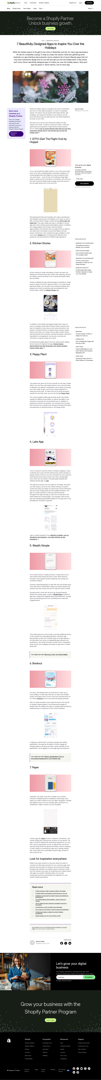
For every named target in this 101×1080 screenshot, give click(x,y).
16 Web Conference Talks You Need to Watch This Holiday (50, 891)
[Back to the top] (9, 1040)
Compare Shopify (65, 1046)
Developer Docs (47, 1043)
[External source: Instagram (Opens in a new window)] (85, 1068)
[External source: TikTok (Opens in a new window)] (89, 1068)
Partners (45, 1052)
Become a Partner (14, 134)
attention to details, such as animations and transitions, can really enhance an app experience (49, 537)
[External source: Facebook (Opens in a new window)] (61, 943)
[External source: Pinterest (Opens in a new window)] (77, 1072)
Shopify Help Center (84, 1043)
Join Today (50, 28)
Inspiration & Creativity (52, 40)
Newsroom (28, 1055)
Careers (27, 1049)
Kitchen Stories (51, 290)
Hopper (40, 235)
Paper (43, 838)
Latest (35, 8)
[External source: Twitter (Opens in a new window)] (65, 943)
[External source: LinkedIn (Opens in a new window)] (69, 943)
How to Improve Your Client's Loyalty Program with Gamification (52, 909)
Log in (80, 3)
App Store (45, 1049)
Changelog (63, 1058)
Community (33, 3)
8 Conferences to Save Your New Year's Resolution (48, 907)
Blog (8, 8)
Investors (27, 1052)
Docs (25, 3)
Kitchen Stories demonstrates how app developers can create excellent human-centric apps (48, 346)
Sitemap (52, 1069)
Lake (47, 481)
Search (90, 8)
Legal (36, 1069)
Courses (62, 1052)
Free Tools (63, 1055)
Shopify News (16, 8)
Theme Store (46, 1046)
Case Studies (27, 8)
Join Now (89, 3)
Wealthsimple (57, 594)
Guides (62, 1049)
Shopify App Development (83, 250)
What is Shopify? (30, 1043)
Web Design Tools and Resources (85, 243)
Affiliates (45, 1055)
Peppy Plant (65, 393)
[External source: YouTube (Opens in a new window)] (81, 1068)
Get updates (84, 183)
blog (43, 40)
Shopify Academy (44, 3)
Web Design (79, 331)
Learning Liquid (80, 339)
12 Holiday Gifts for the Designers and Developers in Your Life (51, 893)
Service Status (82, 1052)
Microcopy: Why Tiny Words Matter (56, 654)
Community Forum (83, 1046)
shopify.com (72, 3)
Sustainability (28, 1058)
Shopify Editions (29, 1046)
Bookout (40, 698)
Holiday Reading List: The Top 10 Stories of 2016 (47, 915)
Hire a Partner (82, 1049)
